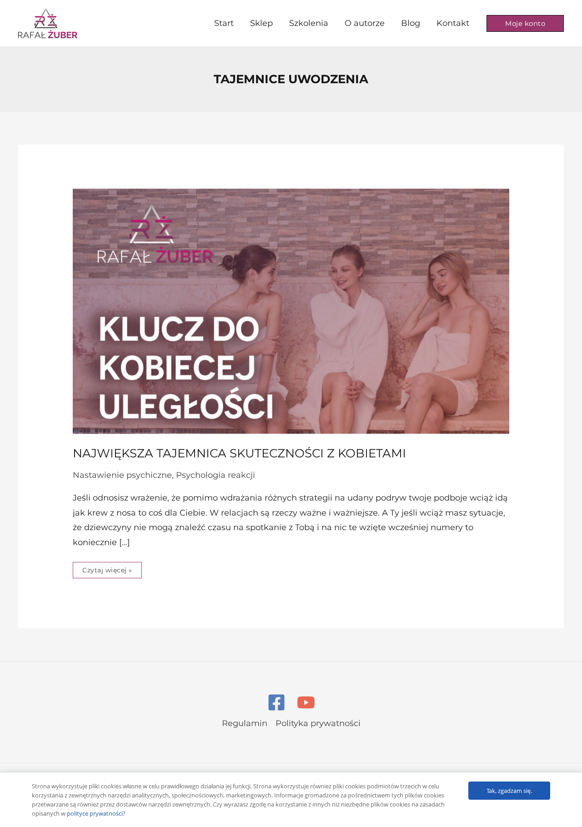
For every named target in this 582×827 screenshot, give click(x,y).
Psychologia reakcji (215, 475)
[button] (525, 23)
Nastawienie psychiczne (122, 475)
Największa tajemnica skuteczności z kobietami (239, 453)
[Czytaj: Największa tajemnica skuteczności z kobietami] (291, 311)
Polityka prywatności (318, 723)
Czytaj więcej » (107, 568)
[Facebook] (276, 702)
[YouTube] (306, 702)
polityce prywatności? (96, 813)
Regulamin (244, 723)
